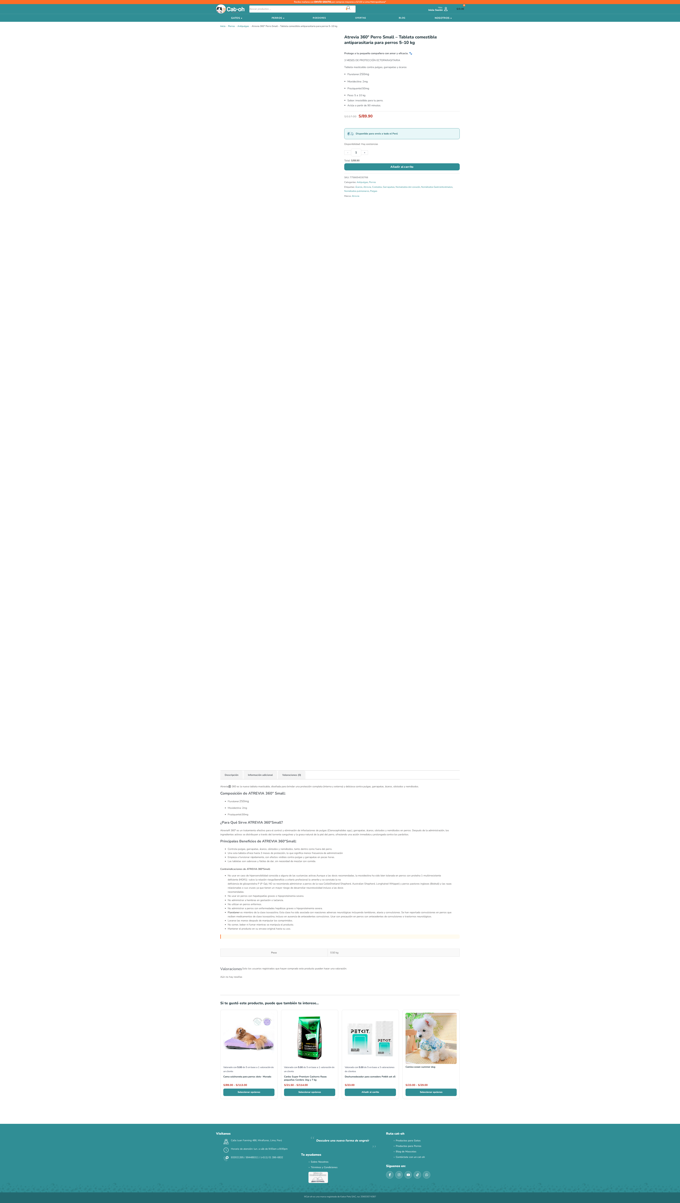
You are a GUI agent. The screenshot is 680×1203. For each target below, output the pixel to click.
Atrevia (367, 187)
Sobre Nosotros (319, 1162)
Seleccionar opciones (249, 1092)
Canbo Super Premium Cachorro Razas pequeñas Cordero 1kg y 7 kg (305, 1078)
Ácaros (358, 187)
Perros (231, 26)
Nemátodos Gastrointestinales (436, 187)
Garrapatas (389, 187)
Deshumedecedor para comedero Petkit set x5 (370, 1076)
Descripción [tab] (231, 775)
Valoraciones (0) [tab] (291, 775)
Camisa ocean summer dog (420, 1067)
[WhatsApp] (426, 1175)
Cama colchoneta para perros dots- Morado (247, 1076)
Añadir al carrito (401, 167)
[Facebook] (389, 1175)
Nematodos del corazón (408, 187)
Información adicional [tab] (260, 775)
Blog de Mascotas (406, 1151)
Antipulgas (243, 26)
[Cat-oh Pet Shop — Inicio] (230, 9)
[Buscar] (351, 9)
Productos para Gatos (408, 1140)
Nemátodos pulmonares (356, 191)
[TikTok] (417, 1175)
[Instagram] (399, 1175)
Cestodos (377, 187)
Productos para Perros (408, 1146)
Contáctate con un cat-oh (410, 1157)
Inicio (222, 26)
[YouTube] (408, 1175)
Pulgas (373, 191)
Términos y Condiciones (324, 1167)
